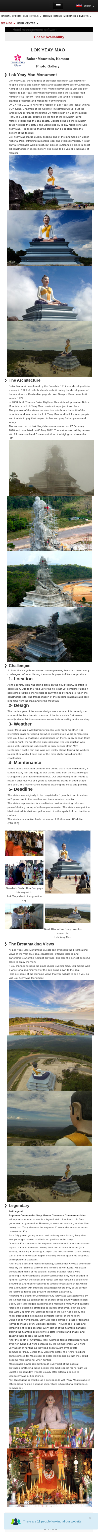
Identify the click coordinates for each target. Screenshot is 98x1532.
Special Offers (11, 16)
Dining (58, 16)
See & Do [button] (7, 23)
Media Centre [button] (26, 23)
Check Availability (49, 37)
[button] (85, 6)
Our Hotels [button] (31, 16)
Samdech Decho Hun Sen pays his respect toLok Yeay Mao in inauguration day (24, 894)
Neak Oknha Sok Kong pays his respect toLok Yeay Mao (62, 933)
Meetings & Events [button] (76, 16)
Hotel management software (35, 30)
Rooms (47, 16)
